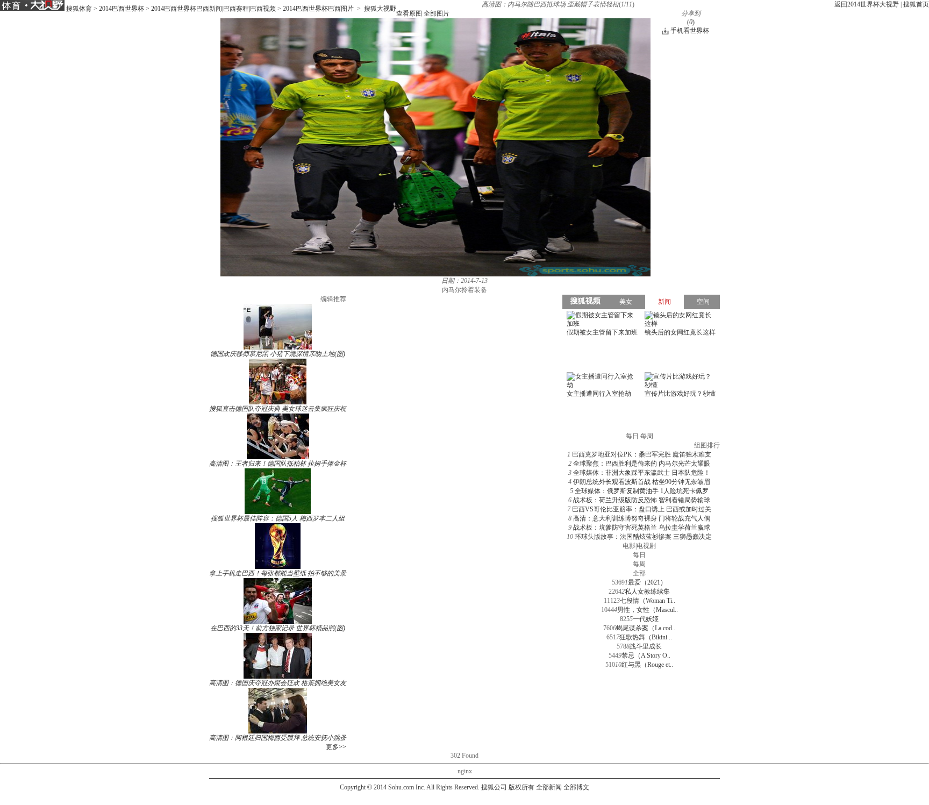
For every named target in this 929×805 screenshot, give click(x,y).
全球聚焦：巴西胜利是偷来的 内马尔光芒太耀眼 (641, 463)
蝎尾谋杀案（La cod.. (645, 628)
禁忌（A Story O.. (645, 655)
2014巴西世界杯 (121, 8)
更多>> (336, 747)
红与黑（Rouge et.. (647, 664)
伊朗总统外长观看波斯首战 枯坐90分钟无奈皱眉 (641, 482)
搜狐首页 (916, 4)
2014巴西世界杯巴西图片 (318, 8)
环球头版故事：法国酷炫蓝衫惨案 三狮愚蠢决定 (643, 536)
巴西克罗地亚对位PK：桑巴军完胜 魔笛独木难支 (641, 454)
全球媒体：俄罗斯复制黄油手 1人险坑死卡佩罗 (642, 491)
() (691, 22)
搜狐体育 (79, 8)
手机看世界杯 (689, 30)
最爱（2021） (647, 582)
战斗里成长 (646, 646)
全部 (639, 573)
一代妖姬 (646, 619)
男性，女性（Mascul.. (647, 610)
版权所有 (521, 787)
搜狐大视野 (380, 8)
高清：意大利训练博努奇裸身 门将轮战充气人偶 (641, 518)
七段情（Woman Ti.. (647, 600)
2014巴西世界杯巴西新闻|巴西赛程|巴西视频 (213, 8)
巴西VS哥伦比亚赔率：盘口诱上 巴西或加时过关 (641, 509)
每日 (639, 555)
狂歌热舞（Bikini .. (645, 637)
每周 (639, 564)
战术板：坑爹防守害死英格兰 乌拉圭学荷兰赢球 (641, 527)
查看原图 (409, 13)
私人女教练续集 (647, 591)
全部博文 (576, 787)
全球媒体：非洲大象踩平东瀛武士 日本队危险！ (641, 472)
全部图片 (436, 13)
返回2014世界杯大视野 (866, 4)
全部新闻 (549, 787)
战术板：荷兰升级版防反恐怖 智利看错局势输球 (641, 500)
